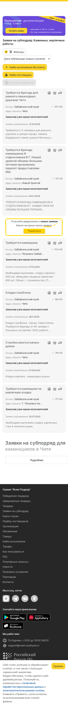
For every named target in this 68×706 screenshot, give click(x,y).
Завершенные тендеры (17, 500)
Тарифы (7, 546)
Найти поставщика (20, 74)
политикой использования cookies (23, 690)
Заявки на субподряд (15, 511)
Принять (58, 666)
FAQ (5, 556)
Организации (10, 526)
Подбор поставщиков (15, 521)
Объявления (10, 531)
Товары (7, 536)
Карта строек (11, 516)
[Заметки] (49, 93)
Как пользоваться (13, 551)
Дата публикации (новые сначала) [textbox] (24, 58)
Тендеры (8, 506)
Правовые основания (15, 571)
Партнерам (9, 576)
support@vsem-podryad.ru (23, 645)
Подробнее (36, 460)
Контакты (8, 581)
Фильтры (14, 51)
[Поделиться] (60, 93)
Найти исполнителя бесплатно (27, 67)
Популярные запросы (15, 561)
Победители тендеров (16, 495)
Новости (8, 566)
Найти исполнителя (14, 541)
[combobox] (27, 59)
